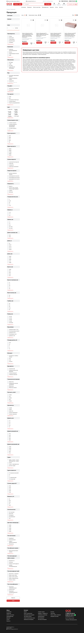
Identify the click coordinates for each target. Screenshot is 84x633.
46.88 (10, 249)
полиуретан (11, 165)
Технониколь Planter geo (14, 99)
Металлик (11, 192)
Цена (8, 25)
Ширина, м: (10, 209)
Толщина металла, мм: (12, 196)
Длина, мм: (9, 253)
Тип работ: (9, 85)
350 (10, 236)
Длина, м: (9, 240)
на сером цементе (12, 128)
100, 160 (10, 226)
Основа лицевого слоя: (12, 120)
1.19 (10, 212)
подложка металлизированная (13, 50)
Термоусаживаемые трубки (13, 79)
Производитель (11, 33)
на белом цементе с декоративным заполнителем (13, 125)
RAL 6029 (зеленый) (16, 112)
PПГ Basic (11, 62)
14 (9, 203)
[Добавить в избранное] (31, 20)
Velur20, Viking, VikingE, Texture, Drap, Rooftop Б (13, 188)
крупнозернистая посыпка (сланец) (14, 180)
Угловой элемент (12, 101)
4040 (10, 259)
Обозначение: (10, 59)
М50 (10, 137)
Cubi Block (11, 42)
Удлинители (11, 80)
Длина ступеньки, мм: (12, 232)
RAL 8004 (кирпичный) (10, 116)
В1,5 (10, 138)
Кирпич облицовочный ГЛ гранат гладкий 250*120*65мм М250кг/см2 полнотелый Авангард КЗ (42, 35)
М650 (10, 148)
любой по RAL (10, 109)
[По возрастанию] (25, 15)
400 (10, 235)
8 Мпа (10, 151)
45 (9, 243)
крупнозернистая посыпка (14, 177)
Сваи (10, 96)
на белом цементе (12, 122)
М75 (10, 135)
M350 (10, 153)
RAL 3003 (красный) (16, 109)
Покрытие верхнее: (12, 170)
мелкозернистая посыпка (14, 175)
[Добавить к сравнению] (33, 20)
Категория (9, 15)
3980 (10, 262)
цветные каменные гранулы (13, 174)
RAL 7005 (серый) (9, 114)
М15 (10, 140)
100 (10, 225)
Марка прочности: (11, 146)
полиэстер (11, 163)
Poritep (10, 36)
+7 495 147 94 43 (64, 1)
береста (10, 186)
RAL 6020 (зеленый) (16, 114)
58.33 (10, 247)
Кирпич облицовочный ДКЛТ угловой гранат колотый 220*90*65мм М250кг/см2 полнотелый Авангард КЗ (70, 35)
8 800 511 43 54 (72, 1)
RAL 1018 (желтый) (9, 112)
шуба (10, 55)
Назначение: (10, 46)
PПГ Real (10, 65)
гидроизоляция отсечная (14, 53)
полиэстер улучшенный (13, 166)
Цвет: (8, 107)
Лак (10, 98)
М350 (10, 155)
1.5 (9, 222)
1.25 (10, 205)
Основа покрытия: (11, 159)
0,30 (10, 200)
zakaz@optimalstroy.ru (31, 1)
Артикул (9, 19)
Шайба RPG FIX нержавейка (12, 67)
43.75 (10, 246)
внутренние (11, 90)
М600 (10, 150)
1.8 (9, 223)
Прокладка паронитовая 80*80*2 (14, 76)
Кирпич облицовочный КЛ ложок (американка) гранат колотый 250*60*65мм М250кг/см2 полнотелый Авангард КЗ (27, 35)
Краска (10, 52)
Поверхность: (10, 183)
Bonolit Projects (12, 40)
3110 (10, 260)
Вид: (8, 72)
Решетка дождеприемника (14, 102)
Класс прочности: (11, 133)
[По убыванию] (26, 15)
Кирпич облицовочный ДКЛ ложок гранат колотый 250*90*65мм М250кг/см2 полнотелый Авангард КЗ (55, 35)
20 (9, 202)
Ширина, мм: (10, 219)
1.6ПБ (10, 63)
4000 (10, 256)
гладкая (10, 190)
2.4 (9, 215)
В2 (9, 141)
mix (9, 129)
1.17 (9, 213)
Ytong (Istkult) (11, 39)
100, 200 (10, 228)
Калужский (11, 37)
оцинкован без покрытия (14, 161)
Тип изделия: (10, 94)
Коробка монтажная (13, 82)
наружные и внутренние (14, 88)
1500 (10, 257)
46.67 (10, 244)
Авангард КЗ (30, 38)
